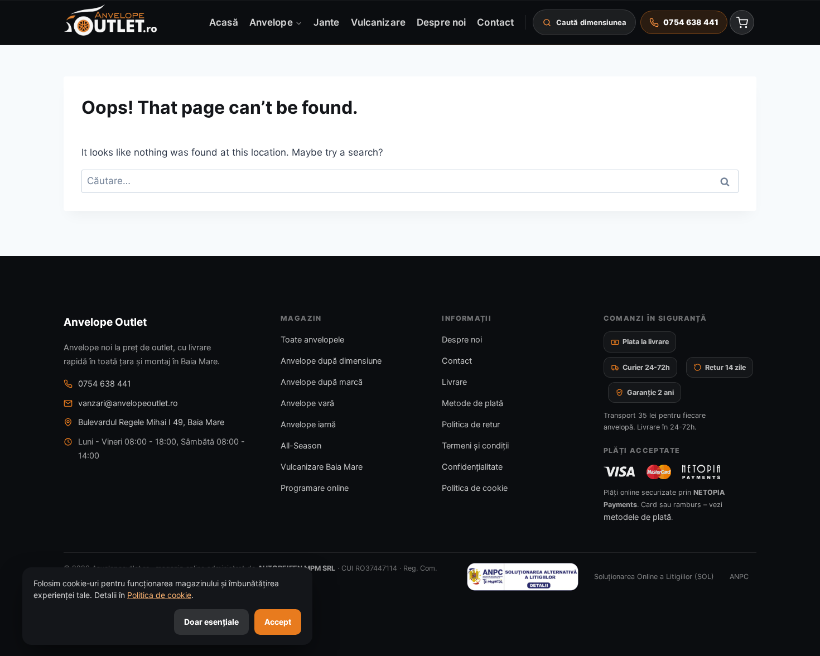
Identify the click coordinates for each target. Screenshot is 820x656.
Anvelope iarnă (308, 424)
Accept (277, 621)
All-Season (301, 446)
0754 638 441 (104, 384)
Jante (326, 21)
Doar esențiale (211, 621)
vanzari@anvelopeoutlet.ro (128, 403)
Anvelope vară (307, 403)
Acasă (223, 21)
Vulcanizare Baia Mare (322, 467)
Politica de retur (471, 424)
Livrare (454, 382)
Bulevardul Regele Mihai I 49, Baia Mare (151, 422)
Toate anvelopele (312, 340)
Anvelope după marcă (322, 382)
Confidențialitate (472, 467)
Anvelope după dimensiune (331, 361)
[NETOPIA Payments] (701, 472)
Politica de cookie (475, 488)
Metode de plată (472, 403)
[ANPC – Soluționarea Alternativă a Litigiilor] (522, 577)
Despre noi (441, 21)
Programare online (315, 488)
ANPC (739, 576)
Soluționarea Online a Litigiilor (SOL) (654, 576)
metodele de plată (637, 517)
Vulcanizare (378, 21)
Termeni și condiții (475, 446)
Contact (495, 21)
